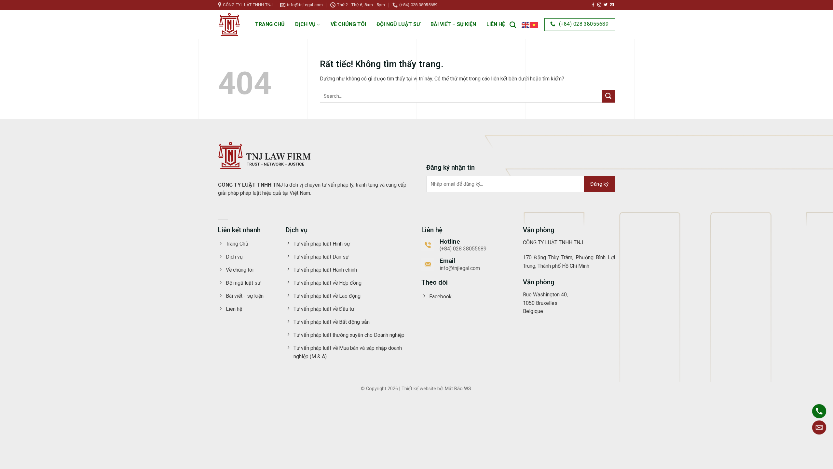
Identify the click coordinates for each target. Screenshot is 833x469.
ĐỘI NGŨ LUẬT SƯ (398, 24)
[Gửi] (608, 96)
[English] (526, 24)
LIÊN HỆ (495, 24)
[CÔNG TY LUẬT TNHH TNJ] (229, 24)
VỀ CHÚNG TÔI (348, 24)
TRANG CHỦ (270, 24)
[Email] (819, 427)
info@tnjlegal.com (460, 268)
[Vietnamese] (534, 24)
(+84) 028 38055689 (463, 249)
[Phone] (819, 411)
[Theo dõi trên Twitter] (606, 5)
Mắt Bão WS (458, 388)
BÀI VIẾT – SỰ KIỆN (453, 24)
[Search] (513, 25)
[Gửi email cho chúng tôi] (612, 5)
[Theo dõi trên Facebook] (593, 5)
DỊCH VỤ (305, 24)
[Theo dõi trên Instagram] (599, 5)
